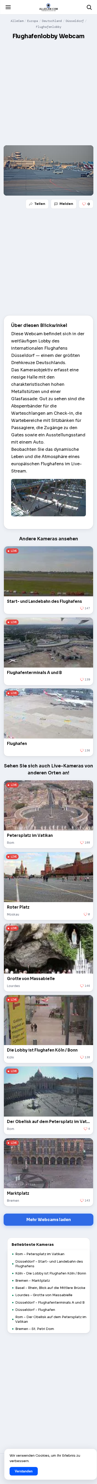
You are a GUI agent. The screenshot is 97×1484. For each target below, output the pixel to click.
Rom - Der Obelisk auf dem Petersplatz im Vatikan (50, 1319)
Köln (10, 1057)
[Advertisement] (48, 92)
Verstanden (24, 1471)
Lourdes (13, 986)
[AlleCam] (48, 7)
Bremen (13, 1200)
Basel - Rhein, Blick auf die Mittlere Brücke (50, 1288)
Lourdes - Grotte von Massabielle (43, 1295)
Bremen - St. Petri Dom (34, 1329)
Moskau (13, 914)
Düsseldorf (75, 21)
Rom (10, 843)
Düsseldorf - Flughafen (35, 1309)
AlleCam (17, 21)
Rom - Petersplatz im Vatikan (39, 1254)
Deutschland (52, 21)
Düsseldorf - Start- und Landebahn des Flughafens (49, 1263)
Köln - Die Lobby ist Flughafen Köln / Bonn (50, 1273)
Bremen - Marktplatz (32, 1280)
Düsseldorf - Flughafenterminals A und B (50, 1302)
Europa (32, 21)
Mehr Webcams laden (48, 1219)
